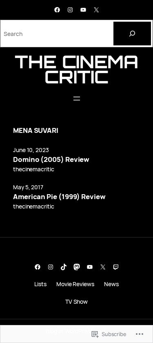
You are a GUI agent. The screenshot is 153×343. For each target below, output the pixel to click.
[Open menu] (77, 98)
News (111, 284)
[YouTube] (83, 10)
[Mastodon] (76, 267)
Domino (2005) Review (51, 159)
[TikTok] (63, 267)
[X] (96, 10)
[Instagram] (70, 10)
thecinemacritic (33, 169)
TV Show (76, 301)
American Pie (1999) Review (59, 197)
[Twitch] (116, 267)
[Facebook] (57, 10)
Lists (40, 284)
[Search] (132, 33)
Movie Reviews (75, 284)
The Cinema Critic (76, 68)
